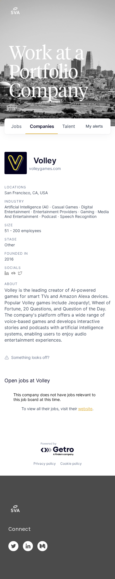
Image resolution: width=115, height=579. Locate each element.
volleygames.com (45, 168)
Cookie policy (71, 463)
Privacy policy (44, 463)
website (85, 408)
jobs (16, 126)
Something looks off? (30, 357)
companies (42, 126)
